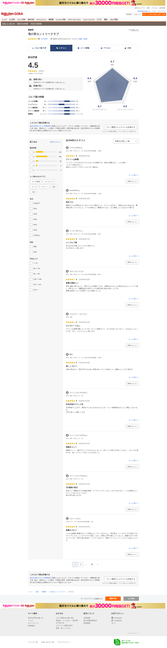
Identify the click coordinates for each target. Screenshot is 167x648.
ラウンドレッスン (74, 19)
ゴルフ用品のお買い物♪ (65, 618)
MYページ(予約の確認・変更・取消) (154, 14)
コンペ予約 (21, 19)
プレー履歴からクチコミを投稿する (120, 127)
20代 (35, 208)
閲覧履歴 (129, 14)
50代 (35, 225)
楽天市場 (162, 8)
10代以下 (37, 203)
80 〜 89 (37, 268)
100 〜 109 (37, 279)
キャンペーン (41, 19)
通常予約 (113, 598)
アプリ (99, 19)
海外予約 (31, 19)
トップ (4, 19)
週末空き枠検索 (22, 24)
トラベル (154, 8)
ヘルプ (154, 11)
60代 (35, 230)
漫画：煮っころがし (63, 628)
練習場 (51, 19)
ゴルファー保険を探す (64, 625)
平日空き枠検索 (36, 24)
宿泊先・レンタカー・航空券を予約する (67, 621)
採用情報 (87, 623)
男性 (35, 246)
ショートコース (88, 19)
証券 (148, 8)
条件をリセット (55, 142)
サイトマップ (162, 11)
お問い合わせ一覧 (47, 642)
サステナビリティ (64, 642)
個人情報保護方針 (90, 620)
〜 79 (35, 263)
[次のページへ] (97, 564)
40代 (35, 219)
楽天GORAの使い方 (144, 11)
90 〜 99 (37, 274)
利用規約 (31, 626)
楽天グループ (139, 8)
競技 (105, 19)
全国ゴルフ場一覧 (8, 24)
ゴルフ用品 (114, 19)
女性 (35, 252)
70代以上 (37, 235)
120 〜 (36, 290)
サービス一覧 (33, 642)
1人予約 (12, 19)
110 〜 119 (37, 284)
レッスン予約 (61, 19)
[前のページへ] (69, 564)
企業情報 (87, 618)
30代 (35, 214)
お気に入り (137, 14)
